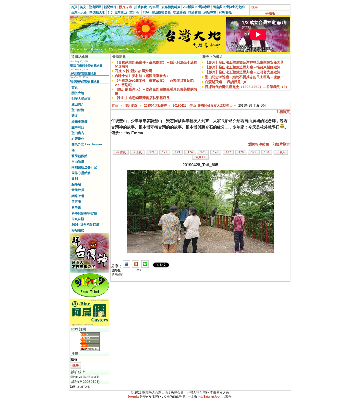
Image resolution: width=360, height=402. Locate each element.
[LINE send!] (145, 266)
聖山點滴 (78, 110)
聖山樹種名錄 (161, 12)
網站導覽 (210, 12)
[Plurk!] (136, 266)
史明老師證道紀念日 (83, 73)
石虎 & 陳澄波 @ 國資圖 (133, 71)
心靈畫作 (78, 138)
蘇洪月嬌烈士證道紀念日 (86, 65)
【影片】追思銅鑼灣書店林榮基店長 (142, 98)
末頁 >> (200, 157)
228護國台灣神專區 (196, 7)
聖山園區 (95, 7)
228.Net (134, 12)
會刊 (75, 178)
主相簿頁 (283, 112)
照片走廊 (125, 7)
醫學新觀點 (79, 156)
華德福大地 (97, 12)
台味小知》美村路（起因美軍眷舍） (142, 76)
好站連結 (78, 230)
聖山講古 (78, 133)
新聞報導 (110, 7)
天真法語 (78, 219)
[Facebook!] (126, 266)
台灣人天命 (79, 12)
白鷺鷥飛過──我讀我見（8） (227, 82)
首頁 (74, 7)
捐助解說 (140, 7)
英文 (83, 7)
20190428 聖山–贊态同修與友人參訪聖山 (203, 105)
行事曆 (154, 7)
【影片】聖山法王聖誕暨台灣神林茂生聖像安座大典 (244, 62)
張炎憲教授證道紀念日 (85, 81)
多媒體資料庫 (170, 7)
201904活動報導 (155, 105)
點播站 (76, 184)
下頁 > (281, 152)
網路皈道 (78, 196)
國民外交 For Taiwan (87, 144)
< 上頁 (137, 152)
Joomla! (133, 396)
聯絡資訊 (194, 12)
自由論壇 (78, 161)
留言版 (76, 201)
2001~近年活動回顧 (85, 224)
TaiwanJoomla (214, 396)
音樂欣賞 (78, 190)
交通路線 (179, 12)
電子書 (76, 208)
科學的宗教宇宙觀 (84, 213)
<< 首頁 (121, 152)
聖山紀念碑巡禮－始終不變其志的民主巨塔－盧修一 (244, 77)
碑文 (75, 115)
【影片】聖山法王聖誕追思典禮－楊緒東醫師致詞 (242, 67)
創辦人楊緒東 (81, 98)
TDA (146, 12)
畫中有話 (78, 127)
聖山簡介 (78, 104)
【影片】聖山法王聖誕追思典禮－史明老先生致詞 (242, 72)
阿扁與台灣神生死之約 (229, 7)
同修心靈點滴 (81, 173)
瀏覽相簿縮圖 (258, 144)
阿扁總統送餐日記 (84, 167)
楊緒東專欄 (79, 122)
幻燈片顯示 (281, 144)
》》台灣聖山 (117, 12)
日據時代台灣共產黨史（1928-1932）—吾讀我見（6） (247, 87)
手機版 (270, 13)
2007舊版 (225, 12)
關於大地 (78, 93)
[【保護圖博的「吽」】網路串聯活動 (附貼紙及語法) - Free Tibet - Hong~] (89, 297)
